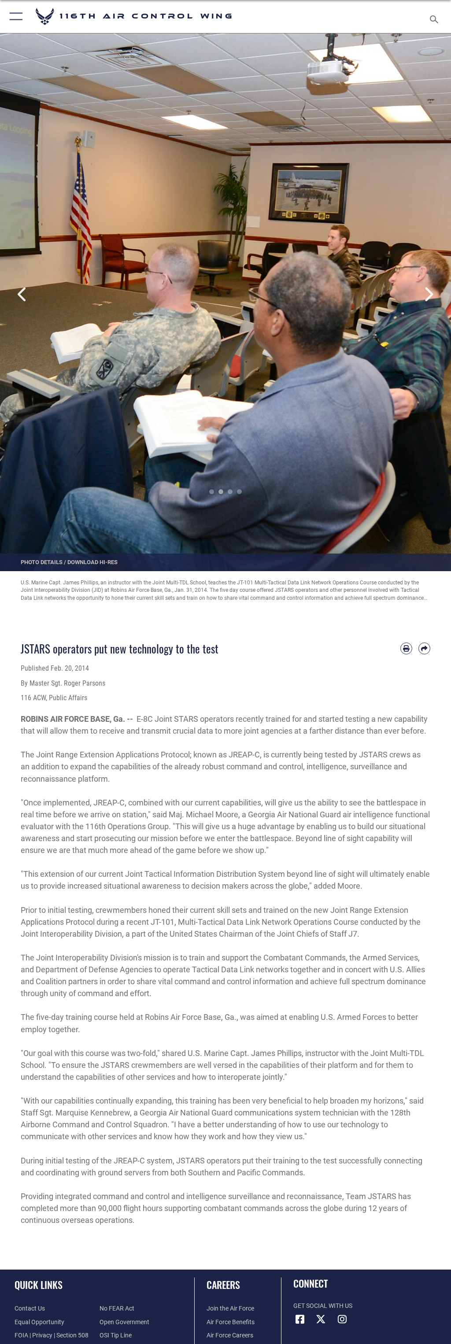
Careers (223, 1285)
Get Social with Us (322, 1306)
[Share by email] (424, 648)
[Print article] (406, 648)
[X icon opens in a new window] (321, 1319)
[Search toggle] (436, 16)
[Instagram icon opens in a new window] (342, 1319)
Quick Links (39, 1285)
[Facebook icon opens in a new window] (300, 1319)
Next (428, 294)
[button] (14, 16)
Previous (22, 294)
